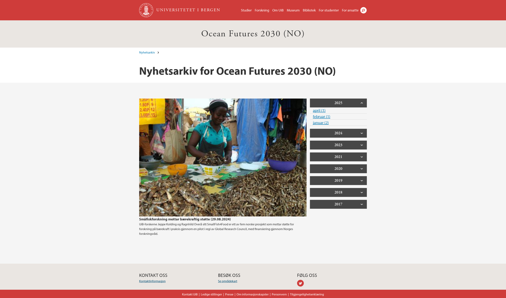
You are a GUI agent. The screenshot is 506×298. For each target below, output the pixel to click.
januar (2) (321, 122)
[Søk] (363, 10)
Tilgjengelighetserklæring (307, 294)
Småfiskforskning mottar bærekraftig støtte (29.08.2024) (185, 219)
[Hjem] (146, 10)
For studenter (329, 10)
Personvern (279, 294)
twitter (302, 284)
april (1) (319, 110)
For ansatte (350, 10)
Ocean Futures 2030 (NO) (253, 33)
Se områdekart (227, 281)
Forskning (262, 10)
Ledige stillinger (211, 294)
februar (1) (321, 116)
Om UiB (278, 10)
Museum (293, 10)
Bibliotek (309, 10)
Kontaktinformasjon (152, 281)
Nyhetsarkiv (147, 52)
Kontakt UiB (190, 294)
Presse (229, 294)
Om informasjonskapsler (253, 294)
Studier (246, 10)
